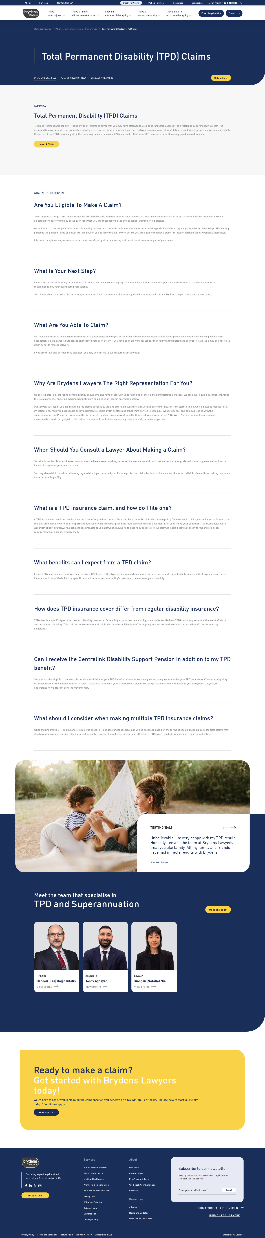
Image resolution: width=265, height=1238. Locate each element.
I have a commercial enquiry (116, 13)
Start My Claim (46, 1112)
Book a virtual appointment (218, 1207)
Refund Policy (67, 1234)
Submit (229, 1190)
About (27, 2)
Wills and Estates (93, 1202)
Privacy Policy (27, 1234)
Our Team (43, 2)
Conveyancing (91, 1219)
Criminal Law (90, 1207)
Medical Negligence (94, 1179)
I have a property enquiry (147, 13)
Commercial (90, 1213)
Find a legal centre (224, 1215)
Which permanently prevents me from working (76, 28)
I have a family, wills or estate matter (84, 13)
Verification (197, 2)
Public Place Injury (93, 1173)
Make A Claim (221, 77)
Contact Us (234, 13)
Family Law (89, 1196)
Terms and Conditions (47, 1234)
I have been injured (55, 13)
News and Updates (139, 1212)
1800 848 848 (230, 3)
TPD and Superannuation (96, 1190)
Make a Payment (156, 2)
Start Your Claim (131, 2)
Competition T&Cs (103, 1234)
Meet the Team (218, 909)
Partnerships (136, 1173)
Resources (178, 2)
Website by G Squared (233, 1234)
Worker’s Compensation (96, 1184)
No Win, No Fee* (65, 2)
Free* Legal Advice (211, 13)
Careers (133, 1190)
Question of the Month (140, 1218)
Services (89, 1159)
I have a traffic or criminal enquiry (177, 13)
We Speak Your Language (142, 1184)
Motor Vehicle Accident (95, 1167)
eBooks (133, 1207)
